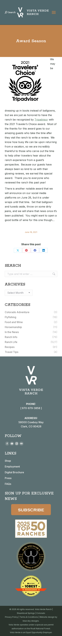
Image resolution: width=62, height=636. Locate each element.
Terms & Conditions (29, 617)
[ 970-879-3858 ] (31, 408)
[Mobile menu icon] (53, 12)
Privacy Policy (11, 617)
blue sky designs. (31, 621)
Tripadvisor (41, 119)
